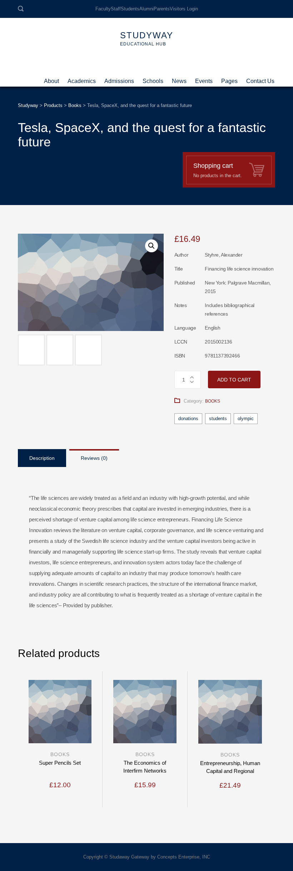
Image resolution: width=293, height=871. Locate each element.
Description (42, 458)
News (179, 78)
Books (212, 401)
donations (188, 418)
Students (130, 8)
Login (192, 8)
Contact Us (260, 78)
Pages (229, 78)
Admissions (119, 78)
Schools (153, 78)
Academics (82, 78)
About (51, 78)
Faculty (103, 8)
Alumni (146, 8)
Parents (162, 8)
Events (204, 78)
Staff (116, 8)
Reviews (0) (94, 458)
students (218, 418)
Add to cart (234, 380)
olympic (246, 418)
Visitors (177, 8)
